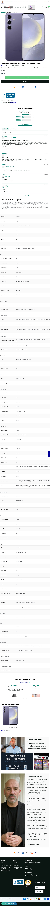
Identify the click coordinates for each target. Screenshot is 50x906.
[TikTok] (44, 882)
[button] (3, 12)
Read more (16, 1)
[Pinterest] (37, 882)
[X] (42, 882)
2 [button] (23, 195)
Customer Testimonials (5, 870)
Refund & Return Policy (17, 867)
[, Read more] (43, 7)
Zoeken (25, 7)
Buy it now (25, 81)
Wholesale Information (5, 864)
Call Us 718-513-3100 (9, 903)
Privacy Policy (16, 868)
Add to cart (27, 77)
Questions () (13, 128)
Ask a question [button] (25, 124)
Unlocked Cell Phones (5, 867)
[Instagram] (35, 882)
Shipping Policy (16, 865)
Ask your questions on (33, 875)
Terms (14, 860)
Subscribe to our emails (40, 884)
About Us (3, 860)
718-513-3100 (29, 872)
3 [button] (25, 195)
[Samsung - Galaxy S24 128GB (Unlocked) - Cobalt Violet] (10, 715)
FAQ (2, 862)
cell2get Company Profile (6, 865)
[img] (4, 136)
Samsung (17, 65)
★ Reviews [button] (48, 454)
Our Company (4, 871)
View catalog (1, 7)
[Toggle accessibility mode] (48, 2)
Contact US (15, 862)
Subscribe (39, 891)
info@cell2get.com (31, 874)
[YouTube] (39, 882)
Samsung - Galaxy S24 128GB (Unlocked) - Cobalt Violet (10, 728)
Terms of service (16, 864)
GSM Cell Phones (4, 868)
